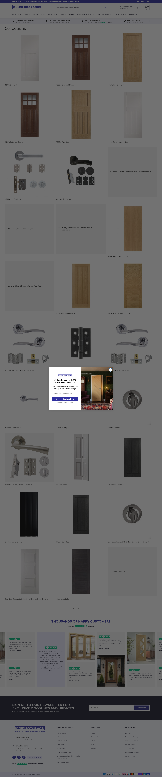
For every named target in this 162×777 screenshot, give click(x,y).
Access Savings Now (65, 399)
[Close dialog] (110, 369)
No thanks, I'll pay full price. (65, 402)
